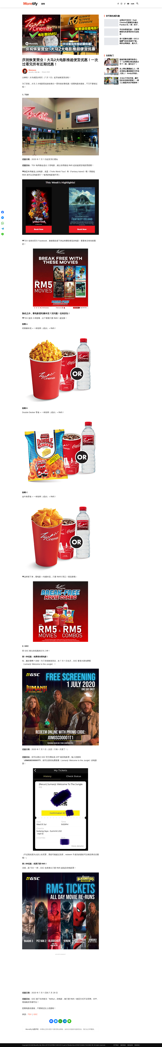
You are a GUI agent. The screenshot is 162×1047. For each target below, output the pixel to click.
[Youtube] (128, 3)
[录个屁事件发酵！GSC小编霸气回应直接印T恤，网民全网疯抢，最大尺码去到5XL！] (111, 41)
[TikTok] (124, 3)
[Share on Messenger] (56, 1021)
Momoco (32, 70)
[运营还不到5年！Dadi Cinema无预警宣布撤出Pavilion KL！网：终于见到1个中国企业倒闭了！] (111, 23)
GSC (35, 1014)
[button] (137, 3)
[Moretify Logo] (30, 4)
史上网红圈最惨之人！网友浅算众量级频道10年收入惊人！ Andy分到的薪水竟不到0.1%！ (129, 71)
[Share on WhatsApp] (60, 1021)
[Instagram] (121, 3)
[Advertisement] (60, 971)
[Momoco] (24, 71)
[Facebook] (118, 3)
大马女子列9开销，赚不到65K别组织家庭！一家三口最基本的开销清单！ (129, 80)
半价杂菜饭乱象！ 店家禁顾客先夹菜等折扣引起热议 (129, 31)
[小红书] (131, 3)
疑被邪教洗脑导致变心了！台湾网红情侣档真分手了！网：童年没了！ (129, 61)
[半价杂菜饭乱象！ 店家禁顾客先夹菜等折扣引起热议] (111, 32)
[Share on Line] (69, 1021)
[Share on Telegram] (65, 1021)
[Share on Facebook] (51, 1021)
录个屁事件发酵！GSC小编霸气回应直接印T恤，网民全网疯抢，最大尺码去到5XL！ (129, 41)
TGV (30, 1014)
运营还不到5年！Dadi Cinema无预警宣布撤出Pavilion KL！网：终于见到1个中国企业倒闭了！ (129, 22)
